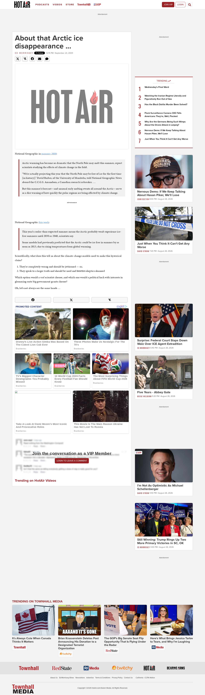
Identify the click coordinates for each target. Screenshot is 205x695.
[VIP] (98, 4)
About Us (54, 678)
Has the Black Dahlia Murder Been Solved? (166, 104)
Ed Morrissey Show (66, 678)
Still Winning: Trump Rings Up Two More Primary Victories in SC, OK (161, 541)
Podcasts (42, 4)
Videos (57, 4)
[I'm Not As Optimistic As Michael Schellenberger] (164, 465)
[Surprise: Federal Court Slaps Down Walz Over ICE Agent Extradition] (164, 320)
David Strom (143, 251)
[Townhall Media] (23, 689)
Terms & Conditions (102, 678)
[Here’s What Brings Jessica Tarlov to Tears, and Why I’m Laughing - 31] (171, 620)
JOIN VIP (168, 4)
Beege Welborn (144, 396)
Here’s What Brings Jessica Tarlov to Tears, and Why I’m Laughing (171, 640)
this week (44, 222)
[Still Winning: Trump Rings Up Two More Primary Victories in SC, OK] (164, 519)
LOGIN (180, 4)
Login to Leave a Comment (72, 460)
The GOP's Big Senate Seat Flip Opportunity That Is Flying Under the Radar (125, 642)
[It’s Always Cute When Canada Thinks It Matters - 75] (33, 620)
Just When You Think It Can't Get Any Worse (166, 139)
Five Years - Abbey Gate (153, 392)
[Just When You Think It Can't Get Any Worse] (164, 223)
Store (70, 4)
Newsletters (80, 678)
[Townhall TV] (84, 4)
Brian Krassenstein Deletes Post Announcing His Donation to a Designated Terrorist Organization (78, 643)
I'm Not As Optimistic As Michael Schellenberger (160, 487)
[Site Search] (189, 4)
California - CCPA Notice (145, 678)
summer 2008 (48, 153)
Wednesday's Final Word (157, 87)
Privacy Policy (117, 678)
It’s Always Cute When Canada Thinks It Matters (31, 640)
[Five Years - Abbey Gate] (164, 372)
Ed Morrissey (24, 53)
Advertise (90, 678)
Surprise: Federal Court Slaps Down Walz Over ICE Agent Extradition (162, 342)
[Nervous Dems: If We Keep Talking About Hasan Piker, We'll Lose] (164, 171)
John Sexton (143, 199)
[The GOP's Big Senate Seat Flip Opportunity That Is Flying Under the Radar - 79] (125, 620)
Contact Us (128, 678)
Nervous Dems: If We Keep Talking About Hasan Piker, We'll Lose (161, 193)
